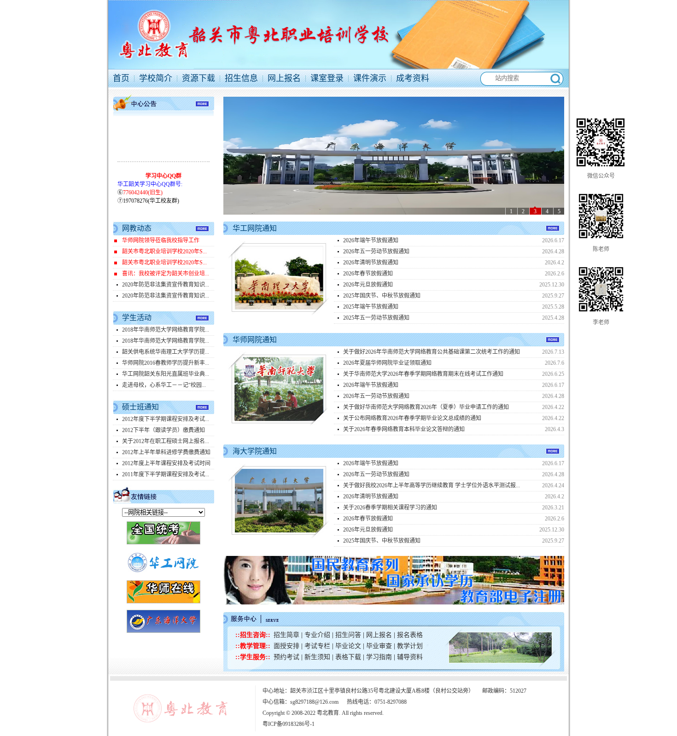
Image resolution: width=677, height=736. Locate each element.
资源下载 (198, 78)
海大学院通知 (255, 451)
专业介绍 (318, 634)
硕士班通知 (140, 407)
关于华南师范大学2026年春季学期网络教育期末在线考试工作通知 (423, 374)
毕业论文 (349, 646)
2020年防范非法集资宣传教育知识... (165, 284)
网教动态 (137, 228)
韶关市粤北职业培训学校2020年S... (164, 251)
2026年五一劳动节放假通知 (376, 251)
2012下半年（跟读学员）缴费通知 (163, 430)
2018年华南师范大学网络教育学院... (165, 330)
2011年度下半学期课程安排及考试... (165, 474)
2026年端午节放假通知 (370, 240)
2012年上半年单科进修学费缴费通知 (166, 452)
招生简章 (286, 634)
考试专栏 (317, 646)
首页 (121, 78)
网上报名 (284, 78)
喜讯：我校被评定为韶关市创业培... (165, 273)
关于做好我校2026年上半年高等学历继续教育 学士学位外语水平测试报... (431, 485)
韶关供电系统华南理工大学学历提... (165, 352)
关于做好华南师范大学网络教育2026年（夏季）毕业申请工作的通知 (426, 407)
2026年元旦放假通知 (368, 284)
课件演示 (369, 78)
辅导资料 (410, 657)
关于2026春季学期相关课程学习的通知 (390, 507)
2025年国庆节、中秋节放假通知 (381, 295)
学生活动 (137, 317)
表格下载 (348, 657)
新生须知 (317, 657)
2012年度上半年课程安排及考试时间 (166, 463)
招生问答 (348, 634)
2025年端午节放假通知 (370, 307)
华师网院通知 (255, 340)
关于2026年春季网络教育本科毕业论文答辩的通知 (404, 429)
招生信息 (241, 78)
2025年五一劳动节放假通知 (376, 318)
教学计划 (410, 646)
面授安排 (287, 646)
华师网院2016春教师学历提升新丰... (165, 363)
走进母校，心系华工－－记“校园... (164, 385)
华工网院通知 (255, 228)
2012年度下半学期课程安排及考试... (165, 419)
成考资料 (412, 78)
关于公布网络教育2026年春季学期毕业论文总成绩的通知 (412, 418)
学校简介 (155, 78)
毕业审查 (379, 646)
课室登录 (327, 78)
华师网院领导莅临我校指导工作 (160, 240)
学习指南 (379, 657)
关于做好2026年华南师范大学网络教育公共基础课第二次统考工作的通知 (431, 352)
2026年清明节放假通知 (370, 262)
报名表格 (410, 634)
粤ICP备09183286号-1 (289, 724)
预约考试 (286, 657)
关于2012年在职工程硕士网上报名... (165, 441)
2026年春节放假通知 (368, 273)
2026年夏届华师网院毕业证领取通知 (387, 363)
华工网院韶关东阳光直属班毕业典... (165, 374)
